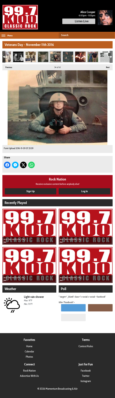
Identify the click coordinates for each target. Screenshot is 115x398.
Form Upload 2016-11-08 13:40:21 (18, 57)
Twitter (85, 376)
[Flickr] (73, 317)
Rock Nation (29, 370)
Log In (84, 191)
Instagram (86, 381)
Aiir (76, 388)
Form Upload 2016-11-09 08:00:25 (80, 57)
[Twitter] (73, 307)
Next (106, 67)
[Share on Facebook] (7, 165)
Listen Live (81, 21)
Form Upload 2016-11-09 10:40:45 (93, 57)
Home (29, 346)
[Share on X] (23, 165)
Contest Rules (85, 346)
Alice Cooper (87, 12)
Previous (7, 67)
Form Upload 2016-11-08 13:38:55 (6, 57)
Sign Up (30, 191)
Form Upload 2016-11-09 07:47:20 (68, 57)
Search (111, 35)
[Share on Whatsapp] (31, 165)
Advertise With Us (29, 376)
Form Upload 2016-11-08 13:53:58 (30, 57)
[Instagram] (100, 307)
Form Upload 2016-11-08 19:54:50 (43, 57)
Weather (10, 289)
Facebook (86, 370)
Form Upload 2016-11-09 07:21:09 (55, 57)
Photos (29, 356)
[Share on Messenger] (15, 165)
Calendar (29, 351)
